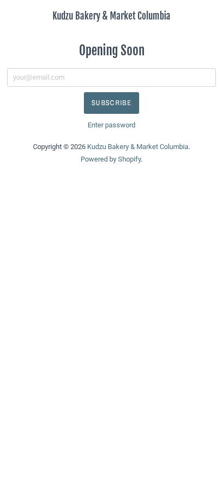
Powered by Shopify (111, 159)
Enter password (111, 125)
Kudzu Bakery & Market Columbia (111, 16)
